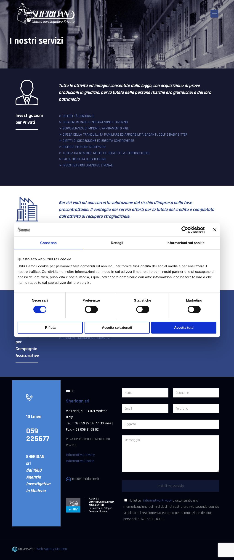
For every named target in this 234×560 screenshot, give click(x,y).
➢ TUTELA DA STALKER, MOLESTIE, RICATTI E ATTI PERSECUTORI (104, 153)
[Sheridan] (46, 13)
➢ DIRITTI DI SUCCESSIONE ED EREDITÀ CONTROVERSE (96, 140)
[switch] (91, 309)
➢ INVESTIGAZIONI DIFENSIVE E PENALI (86, 165)
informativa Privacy (157, 500)
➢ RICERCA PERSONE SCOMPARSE (82, 147)
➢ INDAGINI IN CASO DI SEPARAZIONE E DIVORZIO (93, 122)
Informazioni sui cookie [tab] (185, 243)
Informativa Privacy (80, 454)
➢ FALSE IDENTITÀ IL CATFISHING (82, 159)
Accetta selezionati (117, 327)
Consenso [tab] (48, 243)
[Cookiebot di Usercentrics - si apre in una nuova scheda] (185, 229)
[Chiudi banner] (214, 229)
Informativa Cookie (80, 461)
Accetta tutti (184, 327)
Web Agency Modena (51, 549)
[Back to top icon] (212, 550)
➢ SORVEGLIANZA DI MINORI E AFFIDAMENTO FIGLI (94, 128)
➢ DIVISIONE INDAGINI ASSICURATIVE (85, 338)
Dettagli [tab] (117, 243)
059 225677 (37, 435)
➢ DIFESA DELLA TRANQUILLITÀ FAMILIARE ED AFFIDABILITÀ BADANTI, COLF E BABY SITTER (123, 134)
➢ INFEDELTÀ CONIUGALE (76, 116)
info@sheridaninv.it (85, 478)
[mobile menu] (214, 14)
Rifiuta (50, 327)
